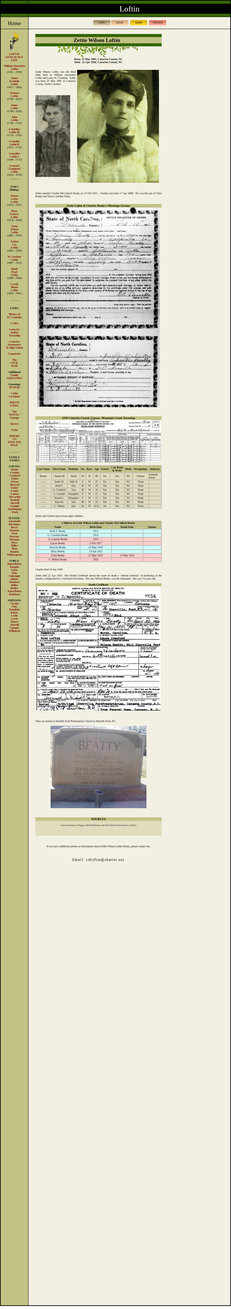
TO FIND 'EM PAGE (14, 442)
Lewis (14, 618)
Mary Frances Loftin (14, 214)
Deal (14, 533)
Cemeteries (14, 353)
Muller (14, 588)
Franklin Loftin (14, 83)
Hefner (14, 579)
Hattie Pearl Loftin (14, 271)
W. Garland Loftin (14, 258)
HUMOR (14, 387)
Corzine (14, 472)
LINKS (14, 405)
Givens (15, 481)
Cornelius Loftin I (14, 155)
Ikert (14, 542)
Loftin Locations (14, 395)
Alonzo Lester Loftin (14, 198)
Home (14, 23)
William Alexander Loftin (14, 67)
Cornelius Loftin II (14, 143)
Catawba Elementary (14, 343)
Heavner (14, 536)
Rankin (14, 551)
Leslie (14, 615)
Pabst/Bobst (14, 591)
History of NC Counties (14, 316)
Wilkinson (14, 630)
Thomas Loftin (14, 94)
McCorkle (15, 496)
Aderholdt (14, 521)
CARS (14, 323)
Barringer (14, 524)
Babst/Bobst (14, 563)
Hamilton (14, 609)
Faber (14, 569)
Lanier (15, 490)
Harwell (14, 484)
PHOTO (14, 402)
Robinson (14, 594)
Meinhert (14, 582)
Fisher (14, 478)
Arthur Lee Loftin (14, 244)
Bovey (14, 527)
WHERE (14, 436)
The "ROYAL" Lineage (14, 414)
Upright (14, 506)
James (14, 78)
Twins (14, 429)
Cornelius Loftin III (14, 131)
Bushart (14, 530)
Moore (14, 621)
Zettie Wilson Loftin (14, 229)
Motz (14, 548)
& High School (14, 347)
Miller (14, 545)
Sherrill (14, 503)
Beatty (14, 469)
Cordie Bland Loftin (14, 287)
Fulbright (14, 576)
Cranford (14, 475)
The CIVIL (14, 361)
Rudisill (14, 499)
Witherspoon (14, 554)
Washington (15, 509)
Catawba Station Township (14, 332)
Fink (14, 573)
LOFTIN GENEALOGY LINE (14, 57)
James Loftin (14, 107)
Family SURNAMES (14, 377)
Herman (14, 539)
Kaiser (14, 487)
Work (14, 512)
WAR (14, 366)
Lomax (15, 493)
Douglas (14, 566)
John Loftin (14, 118)
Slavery (14, 423)
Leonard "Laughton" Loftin (14, 168)
